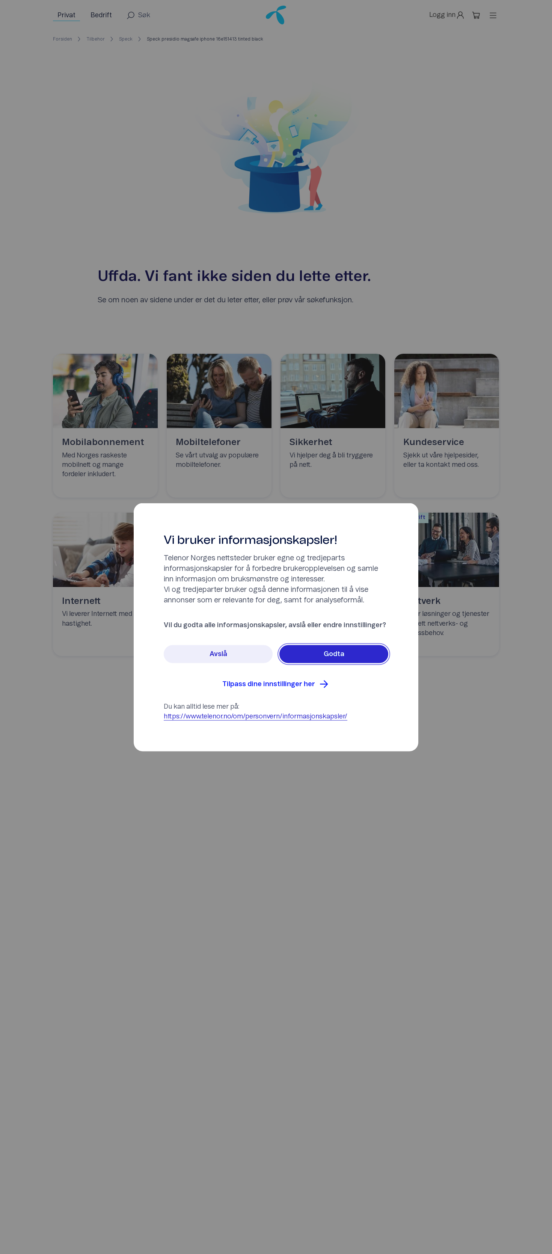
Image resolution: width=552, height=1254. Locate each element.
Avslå (218, 653)
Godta (334, 653)
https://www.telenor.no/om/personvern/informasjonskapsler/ (255, 716)
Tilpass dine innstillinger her (268, 684)
